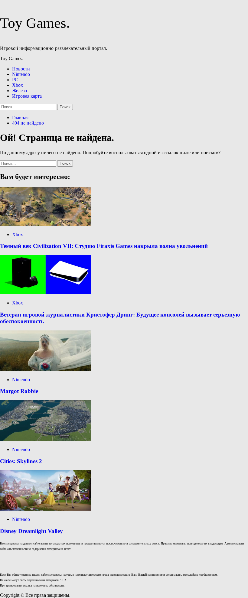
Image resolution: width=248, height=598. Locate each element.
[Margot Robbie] (45, 369)
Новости (21, 68)
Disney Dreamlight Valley (31, 531)
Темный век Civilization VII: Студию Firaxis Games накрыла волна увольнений (104, 246)
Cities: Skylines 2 (21, 461)
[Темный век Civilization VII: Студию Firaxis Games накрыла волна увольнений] (45, 224)
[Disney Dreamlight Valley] (45, 509)
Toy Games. (35, 23)
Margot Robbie (19, 391)
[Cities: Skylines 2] (45, 439)
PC (15, 79)
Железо (19, 90)
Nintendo (21, 74)
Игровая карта (27, 96)
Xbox (17, 85)
